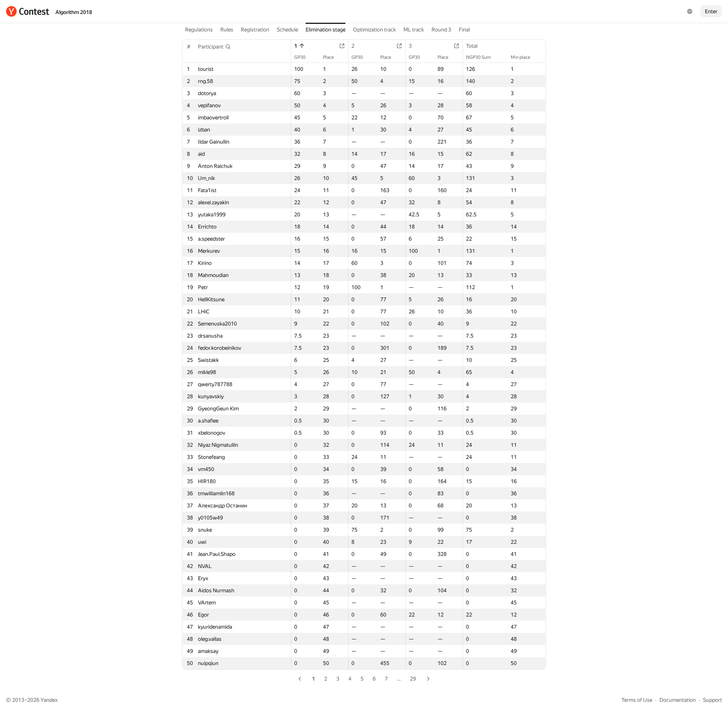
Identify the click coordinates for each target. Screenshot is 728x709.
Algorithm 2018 (73, 12)
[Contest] (27, 11)
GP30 (300, 57)
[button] (214, 47)
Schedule (287, 30)
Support (712, 700)
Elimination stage (325, 30)
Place (328, 57)
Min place (520, 57)
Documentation (677, 700)
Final (464, 30)
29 (413, 679)
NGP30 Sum (478, 57)
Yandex (49, 700)
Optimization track (374, 30)
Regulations (199, 30)
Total (471, 46)
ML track (413, 30)
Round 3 (441, 30)
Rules (226, 30)
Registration (255, 30)
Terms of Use (636, 700)
